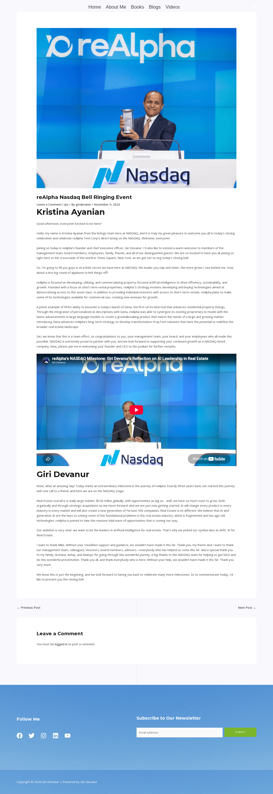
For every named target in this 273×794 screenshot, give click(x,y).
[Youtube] (68, 736)
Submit (240, 732)
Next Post (247, 607)
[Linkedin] (56, 736)
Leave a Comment (49, 204)
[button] (254, 7)
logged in (61, 644)
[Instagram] (44, 736)
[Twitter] (32, 736)
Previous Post (28, 607)
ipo (66, 204)
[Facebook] (20, 736)
